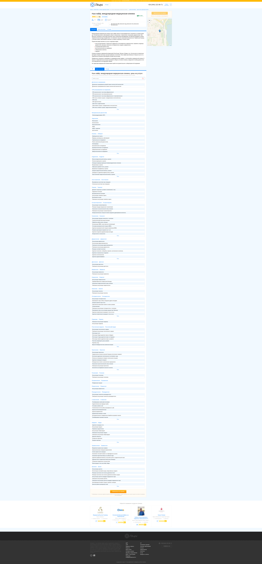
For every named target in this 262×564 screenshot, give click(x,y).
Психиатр (101, 373)
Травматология (96, 445)
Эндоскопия (95, 118)
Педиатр (101, 319)
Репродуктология (96, 392)
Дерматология (95, 239)
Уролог (99, 466)
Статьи (142, 547)
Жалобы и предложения (131, 552)
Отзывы (107, 69)
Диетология (95, 262)
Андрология (95, 156)
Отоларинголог (106, 296)
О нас (141, 552)
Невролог (101, 277)
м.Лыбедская (105, 518)
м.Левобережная (138, 522)
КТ (141, 543)
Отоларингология (96, 296)
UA (170, 4)
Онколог (101, 288)
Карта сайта (128, 549)
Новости (128, 547)
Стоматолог (104, 399)
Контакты (142, 551)
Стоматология (95, 399)
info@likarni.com (167, 546)
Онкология (94, 288)
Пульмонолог (104, 380)
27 (96, 521)
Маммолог (102, 269)
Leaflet (170, 45)
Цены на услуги (99, 69)
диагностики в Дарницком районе (142, 9)
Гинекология (95, 216)
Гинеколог (102, 216)
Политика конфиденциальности (131, 556)
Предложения (143, 549)
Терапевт (100, 187)
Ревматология (95, 386)
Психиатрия (95, 373)
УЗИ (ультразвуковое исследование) (101, 89)
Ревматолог (104, 386)
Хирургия (94, 422)
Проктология (95, 350)
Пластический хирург (110, 327)
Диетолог (101, 262)
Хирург (100, 422)
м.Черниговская (116, 519)
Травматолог (104, 445)
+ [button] (149, 20)
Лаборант (100, 133)
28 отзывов (104, 16)
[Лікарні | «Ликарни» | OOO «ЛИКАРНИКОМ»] (131, 536)
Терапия (94, 187)
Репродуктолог (106, 392)
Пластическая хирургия (98, 327)
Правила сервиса (130, 546)
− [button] (149, 22)
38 (137, 524)
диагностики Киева (132, 9)
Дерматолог (104, 239)
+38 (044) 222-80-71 (155, 5)
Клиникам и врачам (144, 544)
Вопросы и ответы (144, 554)
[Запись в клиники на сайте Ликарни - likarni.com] (96, 4)
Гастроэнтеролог (107, 202)
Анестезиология (96, 179)
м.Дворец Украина (96, 518)
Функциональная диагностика (99, 112)
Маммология (95, 269)
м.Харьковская (98, 24)
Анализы (94, 133)
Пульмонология (96, 380)
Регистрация (132, 554)
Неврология (95, 277)
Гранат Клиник (161, 515)
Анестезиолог (104, 179)
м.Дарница (124, 519)
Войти (127, 554)
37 (157, 521)
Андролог (101, 156)
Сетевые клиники (130, 551)
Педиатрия (94, 319)
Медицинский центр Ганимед (100, 515)
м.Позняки (97, 25)
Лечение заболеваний (145, 546)
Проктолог (102, 350)
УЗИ (127, 544)
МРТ (127, 543)
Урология (94, 466)
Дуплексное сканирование (98, 82)
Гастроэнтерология (97, 202)
